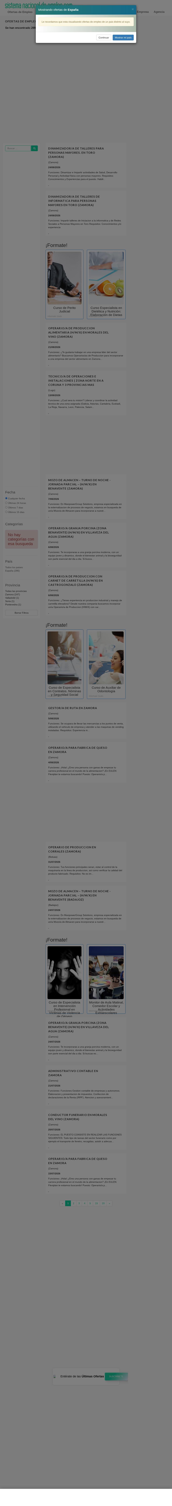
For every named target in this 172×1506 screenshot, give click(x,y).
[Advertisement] (86, 1497)
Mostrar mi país (123, 37)
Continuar (104, 37)
